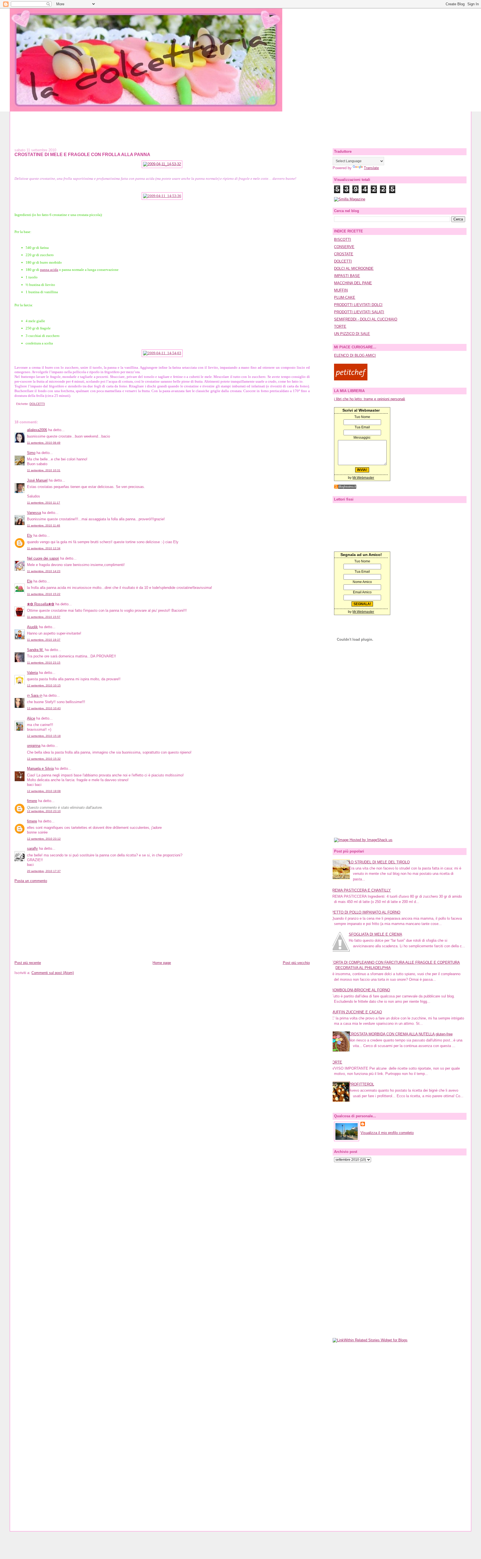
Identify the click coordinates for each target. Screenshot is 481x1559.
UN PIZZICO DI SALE (352, 334)
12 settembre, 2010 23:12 (44, 838)
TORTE (340, 326)
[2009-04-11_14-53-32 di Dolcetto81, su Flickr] (162, 164)
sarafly (32, 848)
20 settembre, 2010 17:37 (44, 871)
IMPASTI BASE (347, 276)
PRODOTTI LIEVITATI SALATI (359, 312)
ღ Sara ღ (34, 695)
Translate (371, 168)
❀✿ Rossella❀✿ (40, 604)
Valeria (32, 673)
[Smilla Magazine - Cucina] (349, 199)
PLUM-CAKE (344, 297)
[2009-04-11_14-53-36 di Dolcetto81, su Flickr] (162, 196)
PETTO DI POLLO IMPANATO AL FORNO (365, 912)
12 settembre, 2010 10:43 (44, 708)
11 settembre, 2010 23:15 (43, 662)
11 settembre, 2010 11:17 (43, 502)
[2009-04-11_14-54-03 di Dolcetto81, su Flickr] (162, 353)
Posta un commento (30, 881)
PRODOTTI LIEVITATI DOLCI (358, 305)
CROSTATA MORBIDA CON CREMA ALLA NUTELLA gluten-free (401, 1034)
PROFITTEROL (361, 1084)
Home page (162, 963)
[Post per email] (15, 403)
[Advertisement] (240, 124)
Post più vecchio (296, 963)
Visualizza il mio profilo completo (387, 1133)
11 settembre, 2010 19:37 (43, 639)
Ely (29, 535)
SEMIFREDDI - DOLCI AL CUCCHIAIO (365, 319)
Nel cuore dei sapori (43, 558)
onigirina (33, 746)
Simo (31, 453)
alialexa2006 (37, 430)
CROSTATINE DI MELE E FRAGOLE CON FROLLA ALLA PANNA (82, 154)
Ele (29, 581)
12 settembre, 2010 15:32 (44, 758)
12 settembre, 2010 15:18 (44, 735)
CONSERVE (344, 247)
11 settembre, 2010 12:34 (43, 548)
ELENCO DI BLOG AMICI (355, 355)
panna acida (49, 270)
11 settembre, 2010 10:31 (43, 470)
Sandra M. (35, 650)
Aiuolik (32, 627)
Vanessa (34, 513)
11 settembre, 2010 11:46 (43, 525)
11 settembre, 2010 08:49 (43, 442)
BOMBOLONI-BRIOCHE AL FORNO (360, 990)
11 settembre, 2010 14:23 (43, 571)
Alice (31, 718)
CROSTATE (343, 254)
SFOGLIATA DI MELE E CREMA (375, 934)
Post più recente (27, 963)
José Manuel (37, 480)
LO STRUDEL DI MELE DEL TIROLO (379, 862)
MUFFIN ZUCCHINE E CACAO (356, 1012)
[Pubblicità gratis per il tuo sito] (345, 487)
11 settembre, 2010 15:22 (43, 594)
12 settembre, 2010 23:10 (44, 811)
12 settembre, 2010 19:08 (44, 791)
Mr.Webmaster (363, 478)
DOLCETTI (37, 403)
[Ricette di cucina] (350, 379)
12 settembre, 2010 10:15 (44, 685)
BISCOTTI (342, 239)
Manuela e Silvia (40, 768)
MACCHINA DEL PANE (353, 283)
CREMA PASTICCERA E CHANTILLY (360, 890)
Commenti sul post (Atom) (52, 973)
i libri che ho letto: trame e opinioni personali (369, 399)
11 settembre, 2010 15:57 (43, 616)
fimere (32, 801)
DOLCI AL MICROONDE (354, 268)
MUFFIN (341, 290)
